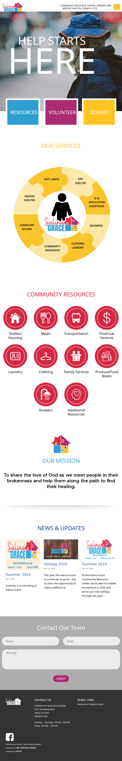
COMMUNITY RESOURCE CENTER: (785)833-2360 (85, 5)
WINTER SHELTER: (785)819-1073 (80, 8)
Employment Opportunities (90, 704)
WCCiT (19, 751)
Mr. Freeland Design (26, 748)
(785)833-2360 (40, 716)
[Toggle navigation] (116, 7)
